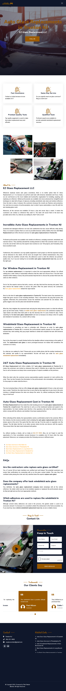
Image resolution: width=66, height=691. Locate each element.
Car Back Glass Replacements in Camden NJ (19, 453)
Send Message (49, 566)
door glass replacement (13, 289)
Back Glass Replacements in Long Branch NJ (19, 449)
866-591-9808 (37, 433)
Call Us (32, 39)
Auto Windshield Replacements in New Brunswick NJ (48, 645)
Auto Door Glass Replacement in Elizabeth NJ (19, 451)
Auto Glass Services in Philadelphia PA (17, 447)
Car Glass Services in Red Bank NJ (16, 445)
